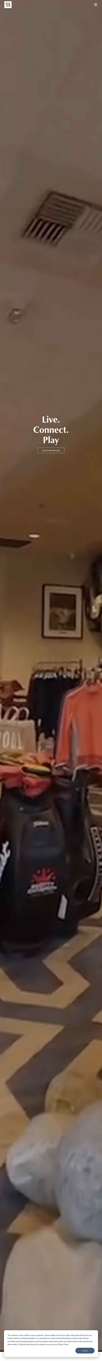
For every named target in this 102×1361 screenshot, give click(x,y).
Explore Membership (51, 450)
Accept (85, 1350)
